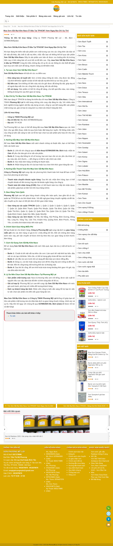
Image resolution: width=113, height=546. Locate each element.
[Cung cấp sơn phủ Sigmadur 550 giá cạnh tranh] (82, 376)
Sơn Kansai (83, 194)
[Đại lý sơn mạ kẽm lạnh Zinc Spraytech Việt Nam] (82, 387)
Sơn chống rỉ (83, 248)
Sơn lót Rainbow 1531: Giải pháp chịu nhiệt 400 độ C (24, 436)
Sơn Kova (82, 55)
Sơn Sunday (83, 148)
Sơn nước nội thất (85, 262)
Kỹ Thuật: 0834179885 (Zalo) (54, 462)
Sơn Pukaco (83, 175)
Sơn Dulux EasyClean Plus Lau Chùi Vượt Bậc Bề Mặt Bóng (100, 477)
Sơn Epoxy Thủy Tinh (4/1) (98, 322)
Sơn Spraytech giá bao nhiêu (96, 395)
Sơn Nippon (83, 138)
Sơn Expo (82, 78)
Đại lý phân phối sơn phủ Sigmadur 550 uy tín (97, 364)
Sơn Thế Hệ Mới (85, 115)
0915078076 (72, 2)
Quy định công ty (75, 470)
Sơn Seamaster (84, 143)
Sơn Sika (82, 97)
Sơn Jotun (82, 111)
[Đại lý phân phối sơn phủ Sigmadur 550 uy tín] (82, 365)
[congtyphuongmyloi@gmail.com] (108, 525)
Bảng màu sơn (45, 16)
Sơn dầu (81, 239)
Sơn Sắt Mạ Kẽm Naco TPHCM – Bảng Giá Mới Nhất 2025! (84, 406)
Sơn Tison (82, 198)
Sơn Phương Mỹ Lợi (59, 2)
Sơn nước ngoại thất (86, 267)
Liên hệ (70, 16)
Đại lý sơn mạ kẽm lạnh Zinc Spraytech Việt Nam (97, 385)
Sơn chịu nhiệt (84, 253)
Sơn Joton (82, 129)
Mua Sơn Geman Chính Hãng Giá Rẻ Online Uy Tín (98, 353)
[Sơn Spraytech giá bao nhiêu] (82, 397)
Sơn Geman (83, 120)
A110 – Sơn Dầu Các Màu (99, 471)
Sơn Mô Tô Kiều (84, 189)
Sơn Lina (82, 51)
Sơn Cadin (82, 69)
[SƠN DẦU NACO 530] (82, 337)
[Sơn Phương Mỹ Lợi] (56, 8)
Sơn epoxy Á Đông (85, 207)
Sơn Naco (82, 134)
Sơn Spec (82, 60)
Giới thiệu (20, 16)
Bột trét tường (83, 225)
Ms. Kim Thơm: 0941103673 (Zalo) (53, 485)
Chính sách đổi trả (75, 461)
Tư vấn (79, 16)
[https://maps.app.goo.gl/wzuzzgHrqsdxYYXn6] (108, 519)
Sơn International (85, 101)
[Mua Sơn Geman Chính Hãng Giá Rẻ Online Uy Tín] (82, 355)
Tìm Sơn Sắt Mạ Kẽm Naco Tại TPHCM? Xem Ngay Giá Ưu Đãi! (30, 406)
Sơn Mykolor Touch (86, 74)
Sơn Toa (81, 46)
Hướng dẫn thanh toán (77, 465)
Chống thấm (83, 230)
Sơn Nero (82, 83)
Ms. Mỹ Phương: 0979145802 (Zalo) (53, 476)
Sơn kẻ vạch (83, 244)
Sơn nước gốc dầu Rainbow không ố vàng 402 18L (99, 454)
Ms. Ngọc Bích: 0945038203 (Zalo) (53, 453)
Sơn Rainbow (83, 125)
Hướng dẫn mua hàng (77, 463)
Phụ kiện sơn (83, 276)
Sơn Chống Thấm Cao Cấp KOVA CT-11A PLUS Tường (98, 289)
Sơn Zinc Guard (84, 203)
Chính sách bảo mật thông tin (76, 453)
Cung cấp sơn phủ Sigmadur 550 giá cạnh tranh (96, 374)
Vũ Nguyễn (77, 544)
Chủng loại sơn (74, 472)
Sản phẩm (30, 16)
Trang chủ (9, 16)
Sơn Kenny (82, 157)
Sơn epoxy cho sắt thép (87, 234)
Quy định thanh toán (76, 468)
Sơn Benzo (82, 65)
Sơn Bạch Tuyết (84, 42)
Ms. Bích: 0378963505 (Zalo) (54, 457)
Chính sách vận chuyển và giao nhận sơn (77, 457)
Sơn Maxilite (83, 184)
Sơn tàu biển (83, 271)
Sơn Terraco (83, 92)
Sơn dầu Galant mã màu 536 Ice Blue (97, 311)
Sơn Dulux (82, 88)
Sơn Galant (82, 152)
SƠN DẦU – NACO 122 (97, 300)
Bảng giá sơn (59, 16)
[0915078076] (108, 508)
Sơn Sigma (82, 161)
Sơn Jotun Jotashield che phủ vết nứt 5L (98, 467)
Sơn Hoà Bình (84, 171)
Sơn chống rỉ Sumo (86, 212)
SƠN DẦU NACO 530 (96, 333)
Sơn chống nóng (84, 257)
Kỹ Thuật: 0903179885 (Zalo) (54, 490)
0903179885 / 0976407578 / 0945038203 (93, 2)
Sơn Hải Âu (83, 106)
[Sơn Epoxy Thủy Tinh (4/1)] (82, 326)
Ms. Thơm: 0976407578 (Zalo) (55, 480)
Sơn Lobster (83, 166)
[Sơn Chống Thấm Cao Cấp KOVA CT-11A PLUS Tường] (82, 292)
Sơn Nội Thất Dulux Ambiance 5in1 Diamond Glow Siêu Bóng (100, 461)
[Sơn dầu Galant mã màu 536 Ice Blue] (82, 315)
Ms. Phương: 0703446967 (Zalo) (53, 467)
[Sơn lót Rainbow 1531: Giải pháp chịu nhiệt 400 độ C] (56, 424)
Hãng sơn (72, 475)
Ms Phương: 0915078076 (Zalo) (53, 471)
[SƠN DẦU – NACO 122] (82, 304)
